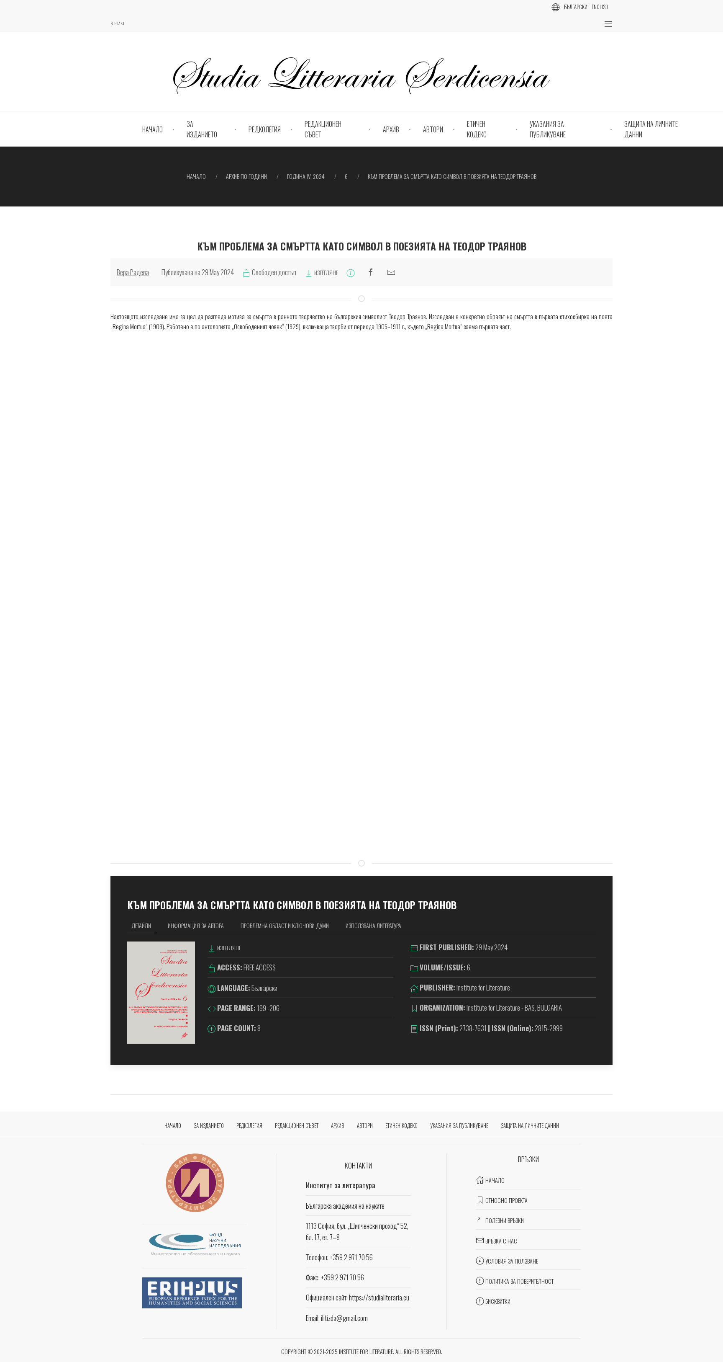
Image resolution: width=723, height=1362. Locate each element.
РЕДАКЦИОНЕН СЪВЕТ (323, 129)
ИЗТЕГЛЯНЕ (325, 272)
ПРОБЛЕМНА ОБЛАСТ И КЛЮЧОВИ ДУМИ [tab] (285, 925)
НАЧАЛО (152, 129)
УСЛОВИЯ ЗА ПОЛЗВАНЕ (511, 1260)
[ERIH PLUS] (192, 1292)
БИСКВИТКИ (497, 1301)
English (600, 7)
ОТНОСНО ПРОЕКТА (506, 1200)
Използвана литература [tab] (373, 925)
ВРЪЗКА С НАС (501, 1240)
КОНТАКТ (117, 23)
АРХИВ (391, 129)
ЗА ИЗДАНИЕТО (202, 129)
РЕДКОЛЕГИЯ (265, 129)
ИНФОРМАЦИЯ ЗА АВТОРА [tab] (196, 925)
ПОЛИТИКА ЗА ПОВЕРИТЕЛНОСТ (519, 1281)
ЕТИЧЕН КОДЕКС (477, 129)
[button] (608, 24)
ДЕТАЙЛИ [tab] (141, 925)
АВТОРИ (433, 129)
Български (575, 7)
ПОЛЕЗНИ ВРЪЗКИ (504, 1220)
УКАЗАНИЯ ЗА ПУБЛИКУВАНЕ (548, 129)
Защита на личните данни (651, 129)
